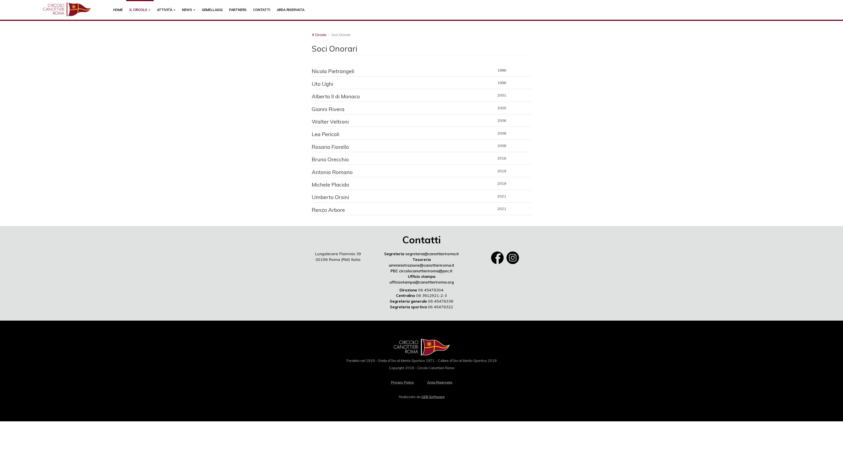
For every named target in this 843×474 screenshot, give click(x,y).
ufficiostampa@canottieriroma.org (421, 282)
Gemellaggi (212, 10)
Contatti (261, 10)
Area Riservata (290, 10)
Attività (165, 10)
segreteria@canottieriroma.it (432, 253)
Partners (238, 10)
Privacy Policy (402, 382)
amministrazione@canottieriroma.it (421, 265)
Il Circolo (139, 10)
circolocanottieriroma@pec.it (425, 270)
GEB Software (433, 397)
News (187, 10)
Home (118, 10)
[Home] (68, 9)
